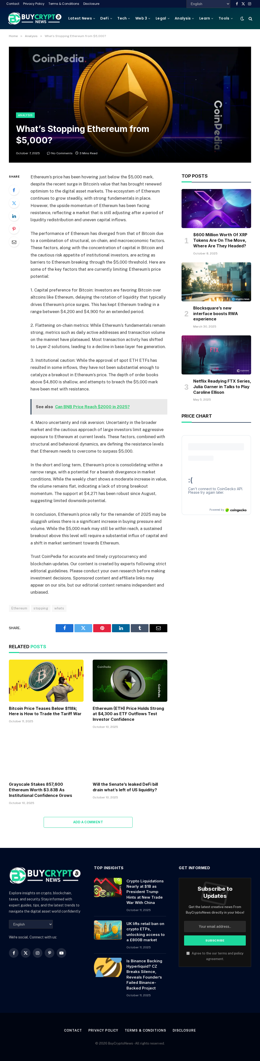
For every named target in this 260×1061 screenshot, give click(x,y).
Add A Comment (88, 822)
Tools (224, 18)
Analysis (183, 18)
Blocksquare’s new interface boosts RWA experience (215, 313)
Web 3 (141, 18)
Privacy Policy (33, 4)
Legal (161, 18)
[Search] (250, 18)
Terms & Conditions (63, 4)
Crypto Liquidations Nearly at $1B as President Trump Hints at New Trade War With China (145, 892)
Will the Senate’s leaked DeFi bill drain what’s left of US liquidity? (125, 787)
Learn (204, 18)
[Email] (14, 242)
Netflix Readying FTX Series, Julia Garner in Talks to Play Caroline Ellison (222, 387)
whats (59, 608)
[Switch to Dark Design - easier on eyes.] (242, 18)
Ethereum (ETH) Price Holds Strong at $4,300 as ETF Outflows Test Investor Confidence (128, 714)
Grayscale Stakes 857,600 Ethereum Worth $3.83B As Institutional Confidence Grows (40, 790)
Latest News (80, 18)
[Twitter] (14, 203)
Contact (12, 4)
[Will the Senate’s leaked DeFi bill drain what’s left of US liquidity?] (130, 757)
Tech (122, 18)
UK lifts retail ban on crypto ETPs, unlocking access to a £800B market (145, 931)
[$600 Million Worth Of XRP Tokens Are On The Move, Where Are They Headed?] (216, 208)
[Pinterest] (14, 229)
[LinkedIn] (14, 216)
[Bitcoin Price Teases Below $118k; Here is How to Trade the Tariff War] (46, 680)
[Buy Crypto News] (35, 18)
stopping (41, 608)
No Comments (62, 153)
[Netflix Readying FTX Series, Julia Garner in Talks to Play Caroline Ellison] (216, 354)
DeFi (104, 18)
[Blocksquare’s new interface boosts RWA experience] (216, 281)
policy (238, 953)
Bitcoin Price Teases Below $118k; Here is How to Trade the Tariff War (45, 711)
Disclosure (91, 4)
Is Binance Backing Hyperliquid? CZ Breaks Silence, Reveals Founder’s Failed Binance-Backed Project (144, 974)
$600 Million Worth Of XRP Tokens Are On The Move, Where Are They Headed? (220, 240)
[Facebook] (14, 190)
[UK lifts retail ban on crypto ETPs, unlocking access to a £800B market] (108, 930)
